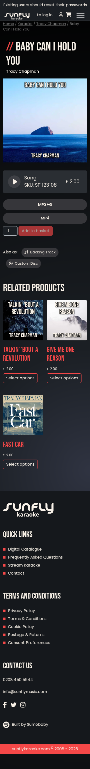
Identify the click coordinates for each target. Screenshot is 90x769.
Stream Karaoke (24, 565)
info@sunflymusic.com (25, 692)
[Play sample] (15, 181)
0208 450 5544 (18, 680)
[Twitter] (13, 705)
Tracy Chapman (51, 23)
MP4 (45, 218)
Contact (16, 573)
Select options (20, 378)
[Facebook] (5, 705)
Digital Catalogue (25, 549)
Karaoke (25, 23)
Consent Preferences (29, 643)
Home (8, 23)
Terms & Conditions (27, 619)
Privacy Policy (21, 611)
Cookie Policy (21, 627)
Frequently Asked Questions (35, 557)
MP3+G (45, 204)
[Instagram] (23, 705)
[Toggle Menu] (80, 15)
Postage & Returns (26, 635)
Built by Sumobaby (29, 724)
